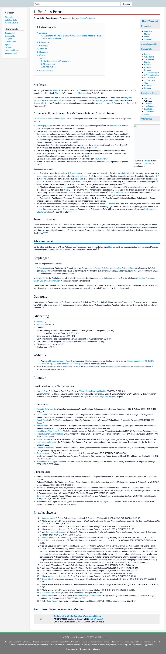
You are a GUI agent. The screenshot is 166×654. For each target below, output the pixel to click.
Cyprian (115, 100)
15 (47, 232)
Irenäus (68, 100)
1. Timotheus (149, 77)
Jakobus (147, 98)
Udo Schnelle (47, 592)
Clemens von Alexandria (50, 100)
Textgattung (75, 173)
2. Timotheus (149, 80)
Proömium (41, 324)
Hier (31, 642)
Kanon (129, 103)
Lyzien (36, 280)
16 (97, 249)
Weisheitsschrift (125, 173)
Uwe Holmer (42, 431)
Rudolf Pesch (42, 420)
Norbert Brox (42, 391)
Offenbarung (146, 118)
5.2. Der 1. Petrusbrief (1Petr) (66, 366)
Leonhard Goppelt (44, 414)
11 (108, 192)
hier (21, 642)
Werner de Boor (55, 431)
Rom (110, 246)
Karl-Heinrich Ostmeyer (47, 461)
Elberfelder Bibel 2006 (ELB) (72, 363)
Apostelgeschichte (149, 44)
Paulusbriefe (146, 48)
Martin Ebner (80, 595)
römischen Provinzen (145, 278)
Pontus (98, 268)
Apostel (46, 268)
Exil (70, 249)
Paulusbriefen (100, 158)
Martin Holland (57, 433)
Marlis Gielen (47, 595)
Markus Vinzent (48, 537)
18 (61, 304)
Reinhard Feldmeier (45, 447)
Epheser (147, 64)
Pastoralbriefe (115, 125)
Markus (147, 33)
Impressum (71, 649)
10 (124, 184)
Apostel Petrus (54, 90)
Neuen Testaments (88, 18)
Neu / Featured (11, 22)
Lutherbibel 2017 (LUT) (46, 363)
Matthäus (148, 31)
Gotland (147, 163)
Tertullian (95, 100)
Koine (57, 131)
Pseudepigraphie (44, 125)
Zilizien (43, 280)
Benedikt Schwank (45, 409)
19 (43, 307)
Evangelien (146, 26)
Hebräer (147, 88)
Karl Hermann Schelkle (46, 442)
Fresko (147, 160)
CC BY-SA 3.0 (97, 618)
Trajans (112, 203)
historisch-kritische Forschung (50, 118)
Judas (146, 114)
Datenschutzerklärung (89, 649)
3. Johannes (149, 111)
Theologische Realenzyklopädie (92, 391)
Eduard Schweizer (44, 439)
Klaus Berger (52, 600)
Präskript (40, 321)
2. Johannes (149, 108)
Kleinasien (108, 278)
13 (71, 211)
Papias (36, 100)
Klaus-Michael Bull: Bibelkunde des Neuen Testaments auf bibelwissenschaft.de (117, 366)
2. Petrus (148, 103)
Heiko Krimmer (43, 433)
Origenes (104, 100)
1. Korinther (149, 56)
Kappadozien (115, 268)
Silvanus (58, 93)
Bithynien (133, 268)
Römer (147, 54)
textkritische (110, 396)
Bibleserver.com (57, 361)
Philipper (147, 67)
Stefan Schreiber (94, 595)
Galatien (105, 268)
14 (44, 232)
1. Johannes (149, 106)
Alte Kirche (118, 192)
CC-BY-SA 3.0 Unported (97, 637)
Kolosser (147, 69)
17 (107, 301)
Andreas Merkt (43, 453)
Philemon (148, 85)
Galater (147, 61)
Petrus (39, 268)
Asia (123, 268)
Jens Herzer (42, 495)
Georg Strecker (48, 578)
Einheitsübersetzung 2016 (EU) (140, 361)
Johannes (148, 39)
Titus (146, 83)
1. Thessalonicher (151, 72)
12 (75, 195)
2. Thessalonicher (151, 75)
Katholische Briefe (149, 93)
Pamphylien (55, 280)
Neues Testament (150, 21)
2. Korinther (149, 59)
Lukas (146, 36)
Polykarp (128, 97)
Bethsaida (79, 178)
